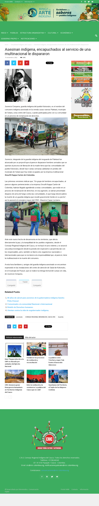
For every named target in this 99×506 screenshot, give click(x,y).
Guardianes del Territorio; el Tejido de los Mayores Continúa (58, 387)
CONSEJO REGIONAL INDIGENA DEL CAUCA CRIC (40, 317)
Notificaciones (28, 38)
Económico (65, 33)
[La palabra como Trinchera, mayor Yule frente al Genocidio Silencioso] (58, 349)
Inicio (3, 33)
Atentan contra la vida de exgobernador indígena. (28, 310)
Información (29, 2)
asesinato (19, 317)
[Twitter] (89, 1)
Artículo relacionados (14, 337)
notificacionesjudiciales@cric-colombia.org (61, 465)
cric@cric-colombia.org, (35, 465)
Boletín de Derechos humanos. (20, 307)
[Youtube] (92, 1)
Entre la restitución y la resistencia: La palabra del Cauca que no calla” (36, 387)
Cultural (52, 33)
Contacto (18, 2)
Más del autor (30, 337)
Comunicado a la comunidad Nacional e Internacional (29, 304)
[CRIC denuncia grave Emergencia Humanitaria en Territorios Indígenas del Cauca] (14, 376)
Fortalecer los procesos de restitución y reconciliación (35, 360)
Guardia (60, 317)
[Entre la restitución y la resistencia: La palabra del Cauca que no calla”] (36, 376)
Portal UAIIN (9, 2)
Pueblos (14, 33)
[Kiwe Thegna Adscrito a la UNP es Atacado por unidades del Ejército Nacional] (14, 349)
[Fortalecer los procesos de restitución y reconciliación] (36, 349)
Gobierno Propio (9, 38)
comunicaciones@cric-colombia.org (55, 470)
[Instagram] (85, 1)
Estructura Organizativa (32, 33)
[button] (96, 36)
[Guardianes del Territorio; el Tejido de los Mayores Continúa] (58, 376)
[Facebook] (81, 1)
